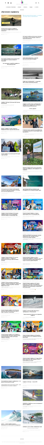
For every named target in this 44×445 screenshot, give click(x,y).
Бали (26, 79)
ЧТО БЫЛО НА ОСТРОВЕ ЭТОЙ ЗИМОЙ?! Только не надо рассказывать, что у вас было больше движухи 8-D (10, 190)
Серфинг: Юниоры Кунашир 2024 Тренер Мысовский (10, 103)
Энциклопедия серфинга (11, 256)
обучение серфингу (28, 35)
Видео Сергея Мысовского (31, 79)
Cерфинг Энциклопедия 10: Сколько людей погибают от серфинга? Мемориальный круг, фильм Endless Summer (9, 259)
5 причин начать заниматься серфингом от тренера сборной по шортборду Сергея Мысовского (32, 131)
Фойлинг (32, 166)
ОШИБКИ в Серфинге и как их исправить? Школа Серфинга (32, 404)
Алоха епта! (24, 79)
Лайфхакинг (24, 35)
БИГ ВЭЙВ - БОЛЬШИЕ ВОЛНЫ (4, 332)
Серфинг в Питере (28, 166)
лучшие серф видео (37, 210)
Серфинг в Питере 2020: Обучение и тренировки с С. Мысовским (31, 311)
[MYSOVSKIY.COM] (22, 2)
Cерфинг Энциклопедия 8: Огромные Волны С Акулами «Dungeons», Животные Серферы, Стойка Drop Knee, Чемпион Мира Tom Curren (11, 284)
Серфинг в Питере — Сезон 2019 (30, 381)
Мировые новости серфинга (16, 210)
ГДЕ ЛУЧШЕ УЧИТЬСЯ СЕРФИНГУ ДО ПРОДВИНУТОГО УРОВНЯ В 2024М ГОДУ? (32, 190)
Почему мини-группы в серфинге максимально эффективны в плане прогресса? (9, 29)
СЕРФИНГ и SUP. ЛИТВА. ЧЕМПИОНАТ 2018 (32, 426)
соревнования (6, 256)
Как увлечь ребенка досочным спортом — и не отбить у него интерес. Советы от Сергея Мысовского (32, 37)
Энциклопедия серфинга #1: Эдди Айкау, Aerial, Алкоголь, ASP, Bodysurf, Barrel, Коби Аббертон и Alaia (32, 359)
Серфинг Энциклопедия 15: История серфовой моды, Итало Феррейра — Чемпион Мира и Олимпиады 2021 (9, 214)
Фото (36, 380)
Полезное (2, 27)
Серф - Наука (5, 27)
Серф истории (39, 35)
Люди (38, 79)
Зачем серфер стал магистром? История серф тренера (10, 154)
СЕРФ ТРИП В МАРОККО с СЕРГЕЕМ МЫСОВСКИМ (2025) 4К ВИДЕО (30, 58)
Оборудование (24, 80)
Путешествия (33, 80)
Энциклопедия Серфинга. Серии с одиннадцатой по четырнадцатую (31, 214)
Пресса (32, 356)
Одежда (11, 211)
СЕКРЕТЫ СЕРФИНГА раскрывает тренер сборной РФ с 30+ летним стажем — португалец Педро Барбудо (32, 236)
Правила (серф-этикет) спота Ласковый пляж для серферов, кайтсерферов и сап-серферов (32, 168)
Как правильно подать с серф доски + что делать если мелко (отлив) (11, 382)
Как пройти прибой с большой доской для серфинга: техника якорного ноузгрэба (10, 59)
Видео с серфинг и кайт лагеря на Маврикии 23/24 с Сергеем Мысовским (10, 129)
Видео (2, 100)
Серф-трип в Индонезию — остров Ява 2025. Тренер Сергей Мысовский (32, 82)
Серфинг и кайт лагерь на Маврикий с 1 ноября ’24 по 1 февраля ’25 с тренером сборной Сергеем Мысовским (32, 105)
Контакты (22, 9)
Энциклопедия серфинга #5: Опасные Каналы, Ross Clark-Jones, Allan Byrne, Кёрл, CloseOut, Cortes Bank (10, 311)
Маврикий (14, 126)
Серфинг (24, 317)
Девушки (14, 187)
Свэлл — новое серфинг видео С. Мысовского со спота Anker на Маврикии (11, 424)
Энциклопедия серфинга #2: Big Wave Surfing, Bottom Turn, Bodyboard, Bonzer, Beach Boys (32, 336)
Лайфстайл (36, 79)
